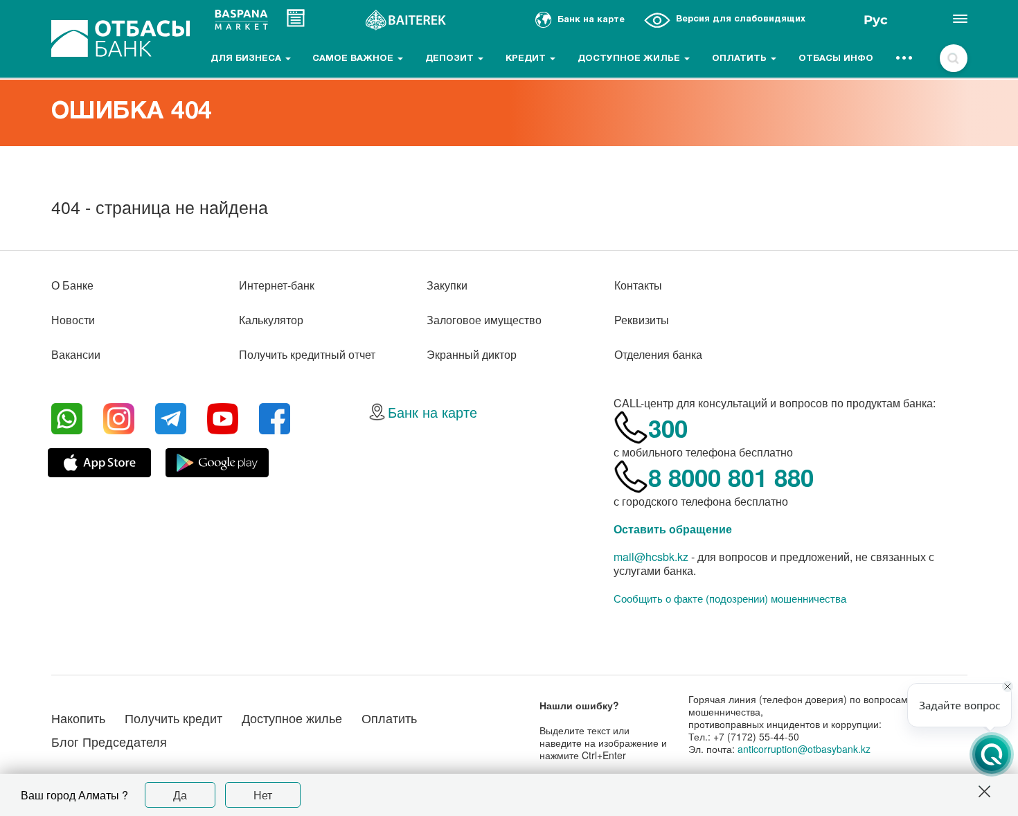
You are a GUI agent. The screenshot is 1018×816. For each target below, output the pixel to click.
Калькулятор (271, 320)
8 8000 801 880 (731, 477)
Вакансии (75, 354)
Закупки (447, 285)
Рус (876, 20)
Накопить (78, 718)
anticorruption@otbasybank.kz (804, 749)
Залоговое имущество (484, 320)
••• (904, 59)
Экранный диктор (472, 354)
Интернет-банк (276, 285)
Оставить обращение (673, 529)
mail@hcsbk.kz (651, 557)
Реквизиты (641, 320)
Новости (73, 320)
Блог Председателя (109, 741)
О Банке (72, 285)
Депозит (450, 59)
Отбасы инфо (835, 59)
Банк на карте (432, 412)
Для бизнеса (247, 59)
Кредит (527, 59)
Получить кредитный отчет (307, 354)
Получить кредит (173, 718)
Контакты (638, 285)
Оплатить (740, 59)
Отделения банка (658, 354)
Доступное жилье (630, 59)
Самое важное (354, 59)
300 (668, 428)
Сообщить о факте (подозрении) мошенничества (730, 598)
